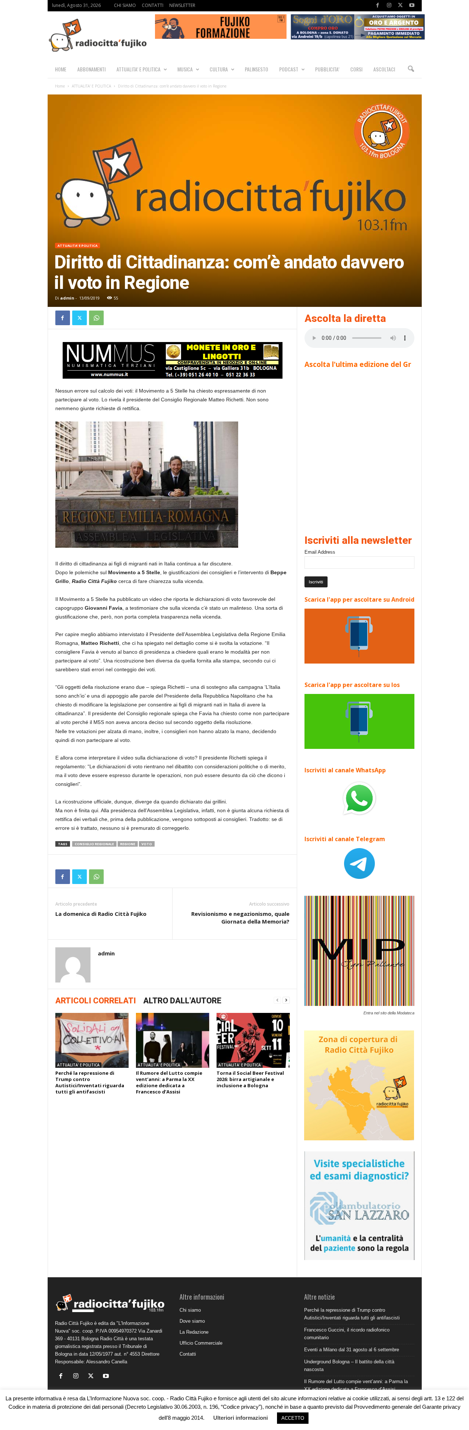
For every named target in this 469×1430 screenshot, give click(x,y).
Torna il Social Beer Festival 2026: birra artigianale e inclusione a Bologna (250, 1079)
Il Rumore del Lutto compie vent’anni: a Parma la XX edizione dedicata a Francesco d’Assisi (169, 1082)
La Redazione (194, 1332)
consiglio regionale (94, 844)
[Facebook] (377, 5)
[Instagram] (389, 5)
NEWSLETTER (182, 5)
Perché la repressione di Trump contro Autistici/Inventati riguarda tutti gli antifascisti (89, 1082)
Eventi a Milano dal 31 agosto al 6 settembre (351, 1349)
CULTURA (219, 69)
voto (146, 844)
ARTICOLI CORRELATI (95, 1000)
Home (60, 86)
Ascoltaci (384, 69)
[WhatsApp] (96, 318)
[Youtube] (411, 5)
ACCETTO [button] (292, 1418)
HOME (60, 69)
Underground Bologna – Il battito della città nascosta (349, 1365)
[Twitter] (400, 5)
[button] (411, 69)
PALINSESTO (256, 69)
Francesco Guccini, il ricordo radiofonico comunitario (346, 1333)
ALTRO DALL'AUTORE (182, 1000)
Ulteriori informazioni (240, 1418)
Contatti (188, 1354)
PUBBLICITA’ (327, 69)
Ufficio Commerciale (201, 1343)
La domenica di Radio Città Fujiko (101, 913)
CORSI (356, 69)
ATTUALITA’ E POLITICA (138, 69)
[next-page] (286, 1000)
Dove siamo (192, 1321)
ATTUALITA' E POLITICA (91, 86)
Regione (127, 844)
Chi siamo (190, 1310)
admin (67, 298)
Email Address (319, 552)
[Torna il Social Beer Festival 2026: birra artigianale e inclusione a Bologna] (253, 1040)
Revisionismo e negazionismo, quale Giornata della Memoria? (240, 917)
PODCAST (288, 69)
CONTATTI (152, 5)
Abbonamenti (91, 69)
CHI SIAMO (125, 5)
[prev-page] (277, 1000)
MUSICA (185, 69)
